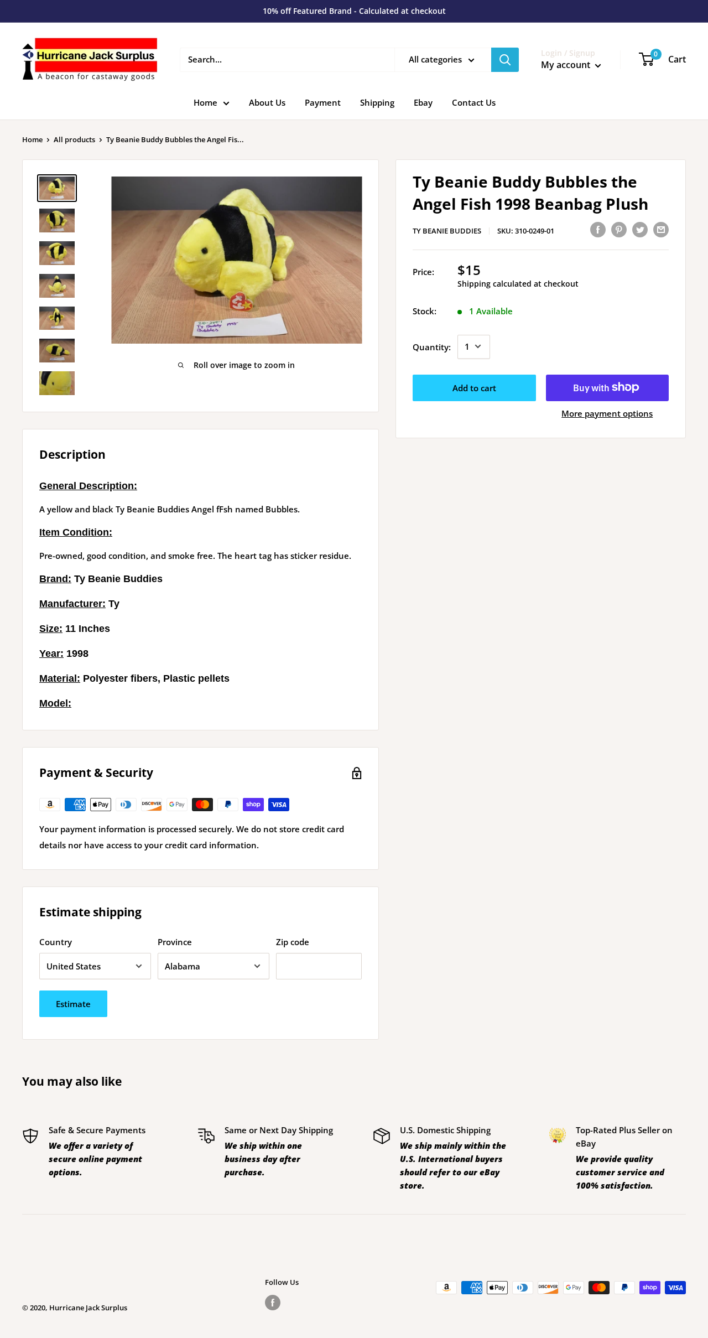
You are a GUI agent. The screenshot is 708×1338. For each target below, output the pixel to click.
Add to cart (474, 387)
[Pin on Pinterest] (619, 229)
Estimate (73, 1003)
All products (74, 139)
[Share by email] (661, 229)
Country (55, 941)
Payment (323, 102)
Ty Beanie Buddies (447, 231)
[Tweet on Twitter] (640, 229)
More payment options (607, 412)
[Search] (505, 60)
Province (175, 941)
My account (566, 65)
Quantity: (432, 346)
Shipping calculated (494, 283)
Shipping (377, 102)
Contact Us (474, 102)
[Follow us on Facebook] (272, 1302)
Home (205, 102)
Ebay (423, 102)
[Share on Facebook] (598, 229)
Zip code (292, 941)
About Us (267, 102)
